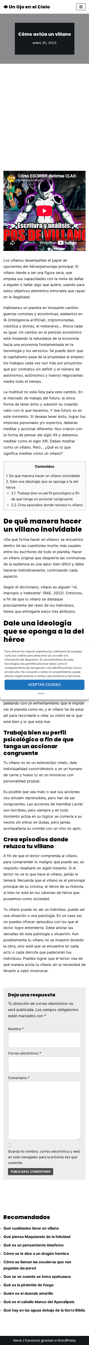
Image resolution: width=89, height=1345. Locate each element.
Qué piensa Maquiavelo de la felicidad (37, 1236)
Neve (17, 1340)
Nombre (16, 1029)
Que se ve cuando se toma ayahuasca (37, 1276)
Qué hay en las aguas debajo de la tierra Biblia (44, 1310)
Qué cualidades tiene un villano (31, 1228)
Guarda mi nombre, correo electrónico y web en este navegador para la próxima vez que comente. (44, 1157)
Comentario (19, 1078)
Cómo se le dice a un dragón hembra (36, 1253)
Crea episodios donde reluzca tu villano (47, 505)
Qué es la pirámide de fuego (28, 1285)
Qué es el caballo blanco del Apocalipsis (38, 1301)
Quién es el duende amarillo (28, 1293)
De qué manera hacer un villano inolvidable (43, 476)
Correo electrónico (24, 1053)
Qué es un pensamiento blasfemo (33, 1245)
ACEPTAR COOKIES (44, 684)
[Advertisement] (44, 110)
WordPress (67, 1340)
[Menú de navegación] (81, 6)
